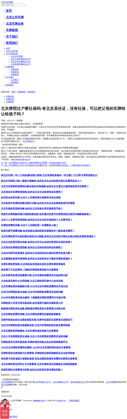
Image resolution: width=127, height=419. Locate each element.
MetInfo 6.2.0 (39, 400)
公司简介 (15, 80)
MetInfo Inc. (61, 400)
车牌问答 (15, 69)
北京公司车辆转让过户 (21, 61)
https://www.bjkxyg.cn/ (20, 159)
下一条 (46, 165)
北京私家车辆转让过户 (21, 64)
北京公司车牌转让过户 (21, 59)
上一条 (34, 163)
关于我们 (10, 77)
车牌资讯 (15, 72)
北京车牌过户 (29, 141)
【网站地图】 (74, 400)
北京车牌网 (6, 382)
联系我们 (15, 82)
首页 (8, 48)
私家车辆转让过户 (78, 382)
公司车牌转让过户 (43, 382)
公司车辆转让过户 (60, 382)
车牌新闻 (10, 67)
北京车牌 (5, 385)
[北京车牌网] (7, 2)
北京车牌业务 (12, 54)
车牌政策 (15, 75)
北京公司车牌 (12, 51)
